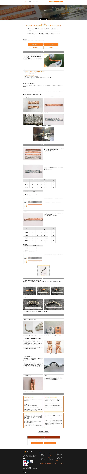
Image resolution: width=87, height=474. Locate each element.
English (61, 463)
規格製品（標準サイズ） (35, 44)
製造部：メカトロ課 (60, 455)
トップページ (40, 451)
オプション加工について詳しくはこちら (49, 151)
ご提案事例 (51, 47)
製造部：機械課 (59, 454)
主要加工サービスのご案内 (43, 453)
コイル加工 (42, 455)
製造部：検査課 (58, 458)
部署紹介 (42, 3)
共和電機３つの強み (51, 459)
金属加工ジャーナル (55, 3)
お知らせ (45, 463)
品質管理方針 (50, 453)
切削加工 (42, 454)
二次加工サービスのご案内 (43, 459)
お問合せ (60, 1)
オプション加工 (35, 47)
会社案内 (37, 3)
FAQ (50, 3)
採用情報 (46, 3)
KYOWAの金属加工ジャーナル (50, 463)
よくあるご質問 (41, 463)
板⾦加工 (42, 458)
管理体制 (33, 3)
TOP (25, 3)
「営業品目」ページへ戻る (43, 433)
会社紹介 (49, 458)
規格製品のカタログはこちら (44, 275)
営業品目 (29, 3)
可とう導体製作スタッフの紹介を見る (43, 431)
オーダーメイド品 (51, 44)
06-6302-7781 (52, 1)
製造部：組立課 (59, 457)
